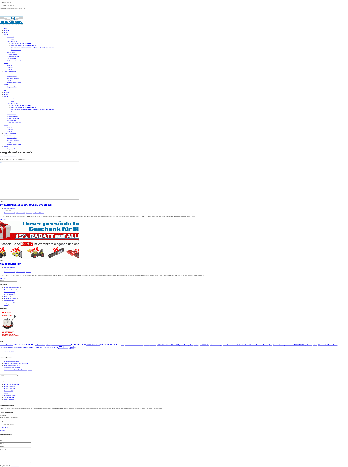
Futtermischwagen (216, 345)
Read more (3, 219)
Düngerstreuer (145, 345)
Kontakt (6, 84)
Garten (225, 345)
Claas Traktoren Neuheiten (133, 345)
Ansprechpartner (11, 76)
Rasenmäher (323, 345)
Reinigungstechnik (9, 303)
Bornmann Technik (110, 344)
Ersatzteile (10, 67)
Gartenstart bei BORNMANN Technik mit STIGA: (16, 363)
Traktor (49, 348)
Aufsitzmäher (40, 345)
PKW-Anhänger (11, 58)
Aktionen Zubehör (20, 213)
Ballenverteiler (58, 345)
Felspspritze (204, 345)
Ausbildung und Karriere (14, 82)
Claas (12, 39)
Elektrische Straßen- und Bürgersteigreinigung (23, 45)
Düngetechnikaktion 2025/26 (12, 365)
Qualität (9, 69)
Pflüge (304, 345)
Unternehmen (7, 74)
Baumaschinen (11, 52)
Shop (5, 28)
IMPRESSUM (3, 431)
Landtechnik (10, 37)
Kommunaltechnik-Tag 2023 (12, 367)
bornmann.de (15, 466)
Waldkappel (66, 347)
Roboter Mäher (19, 347)
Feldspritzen (180, 345)
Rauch (330, 345)
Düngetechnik (153, 345)
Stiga (36, 347)
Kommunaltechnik (12, 41)
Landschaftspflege (12, 54)
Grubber (242, 345)
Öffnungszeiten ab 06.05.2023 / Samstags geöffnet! (18, 370)
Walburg (55, 347)
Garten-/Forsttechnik (13, 56)
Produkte (6, 34)
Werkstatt (9, 65)
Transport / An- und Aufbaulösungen (21, 43)
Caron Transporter (16, 50)
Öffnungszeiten (78, 347)
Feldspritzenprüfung (191, 345)
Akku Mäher (9, 345)
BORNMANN (78, 344)
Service (6, 63)
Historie (9, 80)
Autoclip (48, 345)
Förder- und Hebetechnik (14, 61)
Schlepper (29, 347)
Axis (52, 345)
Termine (6, 305)
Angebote (6, 30)
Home (1, 156)
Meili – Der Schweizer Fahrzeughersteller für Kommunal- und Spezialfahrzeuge (32, 48)
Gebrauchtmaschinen (10, 71)
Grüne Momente (250, 345)
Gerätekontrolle (233, 345)
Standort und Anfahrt (13, 78)
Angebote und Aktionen (10, 156)
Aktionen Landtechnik (9, 290)
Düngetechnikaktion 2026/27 (11, 361)
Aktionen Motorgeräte (9, 213)
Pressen (309, 345)
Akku (3, 345)
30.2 (1, 345)
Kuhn (270, 345)
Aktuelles (6, 32)
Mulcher (289, 345)
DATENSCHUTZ (4, 427)
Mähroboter (297, 345)
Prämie (315, 345)
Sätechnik (42, 347)
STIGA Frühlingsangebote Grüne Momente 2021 (26, 204)
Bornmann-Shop (93, 345)
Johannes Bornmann (9, 208)
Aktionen (18, 344)
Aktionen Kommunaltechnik (11, 287)
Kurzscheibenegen (280, 345)
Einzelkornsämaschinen (166, 345)
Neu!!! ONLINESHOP (10, 263)
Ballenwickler (67, 345)
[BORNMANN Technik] (11, 25)
